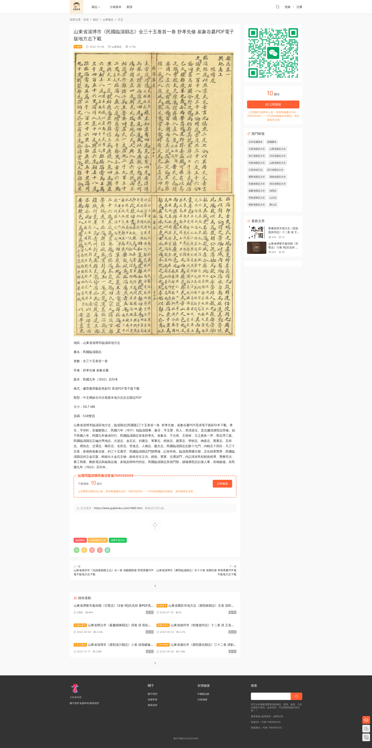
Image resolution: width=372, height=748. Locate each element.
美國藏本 (271, 141)
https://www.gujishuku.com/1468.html (118, 508)
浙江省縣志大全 (257, 155)
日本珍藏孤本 (256, 141)
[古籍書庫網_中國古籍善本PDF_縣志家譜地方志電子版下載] (76, 7)
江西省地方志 (256, 169)
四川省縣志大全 (275, 169)
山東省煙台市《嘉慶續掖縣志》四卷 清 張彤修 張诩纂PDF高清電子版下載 (112, 625)
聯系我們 (94, 703)
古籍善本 (115, 7)
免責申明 (84, 703)
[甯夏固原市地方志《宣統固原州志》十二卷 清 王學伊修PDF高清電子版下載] (256, 232)
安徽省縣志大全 (257, 183)
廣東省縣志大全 (257, 176)
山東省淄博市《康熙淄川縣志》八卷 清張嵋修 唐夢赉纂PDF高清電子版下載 (112, 645)
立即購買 (222, 483)
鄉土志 (273, 204)
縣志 (94, 7)
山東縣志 (117, 46)
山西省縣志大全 (278, 162)
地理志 (273, 190)
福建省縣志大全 (257, 190)
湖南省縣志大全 (278, 176)
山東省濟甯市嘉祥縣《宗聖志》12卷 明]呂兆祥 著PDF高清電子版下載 (112, 606)
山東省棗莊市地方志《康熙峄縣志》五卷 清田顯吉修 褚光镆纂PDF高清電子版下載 (195, 606)
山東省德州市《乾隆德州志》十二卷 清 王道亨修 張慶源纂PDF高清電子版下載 (195, 625)
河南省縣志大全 (257, 162)
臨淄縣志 (80, 540)
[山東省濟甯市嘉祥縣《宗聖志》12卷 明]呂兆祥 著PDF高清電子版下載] (256, 248)
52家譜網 (202, 699)
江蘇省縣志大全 (257, 148)
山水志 (273, 197)
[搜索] (278, 7)
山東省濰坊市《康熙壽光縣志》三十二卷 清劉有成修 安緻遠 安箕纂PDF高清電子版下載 (195, 645)
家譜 (129, 7)
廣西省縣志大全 (257, 204)
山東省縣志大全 (98, 540)
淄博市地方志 (118, 540)
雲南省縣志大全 (257, 197)
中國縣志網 (203, 693)
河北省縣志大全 (278, 155)
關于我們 (74, 703)
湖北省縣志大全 (278, 183)
